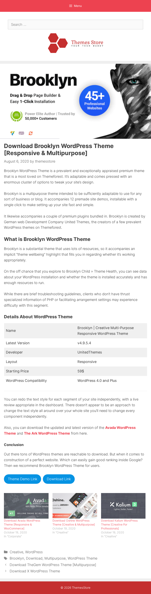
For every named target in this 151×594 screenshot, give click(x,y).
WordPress (34, 552)
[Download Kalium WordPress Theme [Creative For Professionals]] (123, 506)
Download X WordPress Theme (35, 571)
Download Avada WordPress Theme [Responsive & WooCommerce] (22, 524)
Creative (16, 552)
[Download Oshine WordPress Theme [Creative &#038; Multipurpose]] (74, 506)
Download (34, 558)
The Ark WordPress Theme (47, 433)
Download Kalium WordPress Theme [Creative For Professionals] (119, 524)
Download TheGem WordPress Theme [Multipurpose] (53, 565)
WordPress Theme (82, 558)
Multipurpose (55, 558)
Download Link (59, 479)
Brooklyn (17, 558)
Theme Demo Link (22, 479)
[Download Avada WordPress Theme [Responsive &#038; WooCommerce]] (26, 506)
